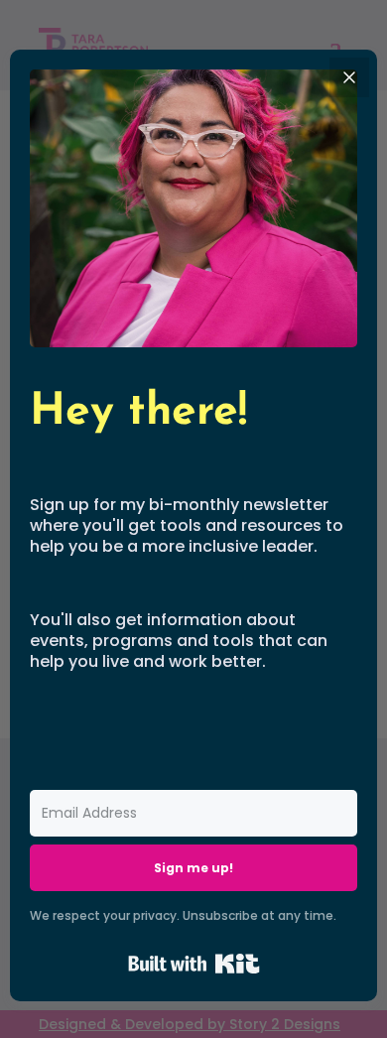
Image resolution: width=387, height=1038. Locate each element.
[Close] (349, 77)
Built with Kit (194, 963)
